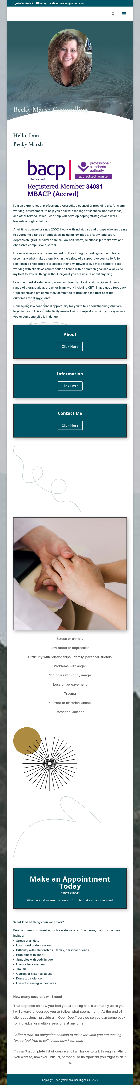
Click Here (70, 346)
